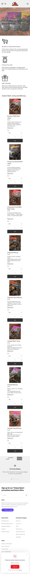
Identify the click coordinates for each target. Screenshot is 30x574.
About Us (18, 520)
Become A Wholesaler (7, 543)
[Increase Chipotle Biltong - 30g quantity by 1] (21, 272)
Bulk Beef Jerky (5, 520)
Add (15, 140)
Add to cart (19, 458)
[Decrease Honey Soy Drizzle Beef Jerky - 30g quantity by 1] (8, 182)
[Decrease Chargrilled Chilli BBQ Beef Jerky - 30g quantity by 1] (8, 227)
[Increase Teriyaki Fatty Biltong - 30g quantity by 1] (21, 447)
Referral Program (5, 531)
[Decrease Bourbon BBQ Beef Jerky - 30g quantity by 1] (8, 136)
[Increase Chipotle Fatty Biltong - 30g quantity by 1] (21, 316)
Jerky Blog (18, 537)
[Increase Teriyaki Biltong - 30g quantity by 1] (21, 403)
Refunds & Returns (20, 531)
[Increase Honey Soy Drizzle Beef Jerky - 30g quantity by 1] (21, 182)
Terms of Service (5, 546)
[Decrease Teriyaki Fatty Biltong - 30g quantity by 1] (8, 447)
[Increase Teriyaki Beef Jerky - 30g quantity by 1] (21, 360)
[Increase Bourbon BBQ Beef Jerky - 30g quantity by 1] (21, 136)
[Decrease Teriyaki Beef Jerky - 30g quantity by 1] (8, 360)
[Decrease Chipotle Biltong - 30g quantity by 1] (8, 272)
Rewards (4, 529)
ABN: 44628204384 (6, 551)
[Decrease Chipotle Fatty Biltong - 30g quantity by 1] (8, 316)
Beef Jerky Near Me (20, 534)
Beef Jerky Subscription (7, 523)
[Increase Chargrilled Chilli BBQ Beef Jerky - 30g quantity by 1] (21, 227)
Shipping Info (19, 529)
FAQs (17, 526)
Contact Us (18, 523)
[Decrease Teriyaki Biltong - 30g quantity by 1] (8, 403)
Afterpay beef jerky (6, 526)
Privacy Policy (5, 549)
